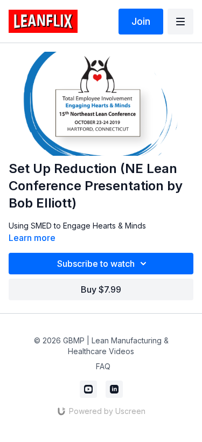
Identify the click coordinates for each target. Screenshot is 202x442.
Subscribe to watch (96, 263)
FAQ (103, 366)
